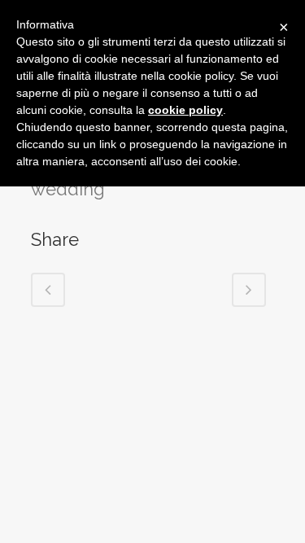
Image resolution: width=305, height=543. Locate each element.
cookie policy (185, 109)
